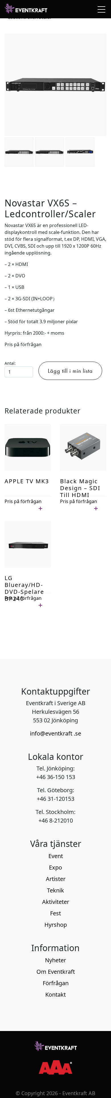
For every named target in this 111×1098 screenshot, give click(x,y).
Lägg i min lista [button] (21, 508)
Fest (55, 913)
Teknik (55, 890)
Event (55, 856)
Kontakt (55, 994)
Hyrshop (55, 925)
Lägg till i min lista (70, 370)
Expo (55, 867)
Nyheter (55, 960)
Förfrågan (56, 983)
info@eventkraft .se (55, 733)
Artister (55, 879)
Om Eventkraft (55, 971)
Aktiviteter (55, 902)
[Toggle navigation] (100, 9)
